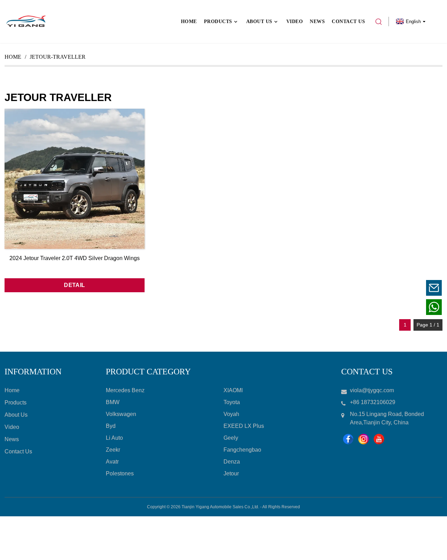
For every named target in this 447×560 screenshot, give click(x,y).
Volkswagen (121, 414)
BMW (112, 402)
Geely (231, 438)
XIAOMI (233, 390)
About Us (16, 415)
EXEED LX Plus (244, 426)
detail (74, 285)
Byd (111, 426)
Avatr (112, 462)
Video (12, 427)
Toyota (232, 402)
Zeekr (113, 450)
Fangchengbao (242, 450)
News (12, 439)
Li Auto (114, 438)
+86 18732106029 (391, 307)
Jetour (231, 473)
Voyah (231, 414)
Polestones (120, 473)
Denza (232, 462)
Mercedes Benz (125, 390)
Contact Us (18, 451)
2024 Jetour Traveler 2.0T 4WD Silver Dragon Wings (74, 258)
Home (13, 57)
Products (16, 402)
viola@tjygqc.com (391, 287)
